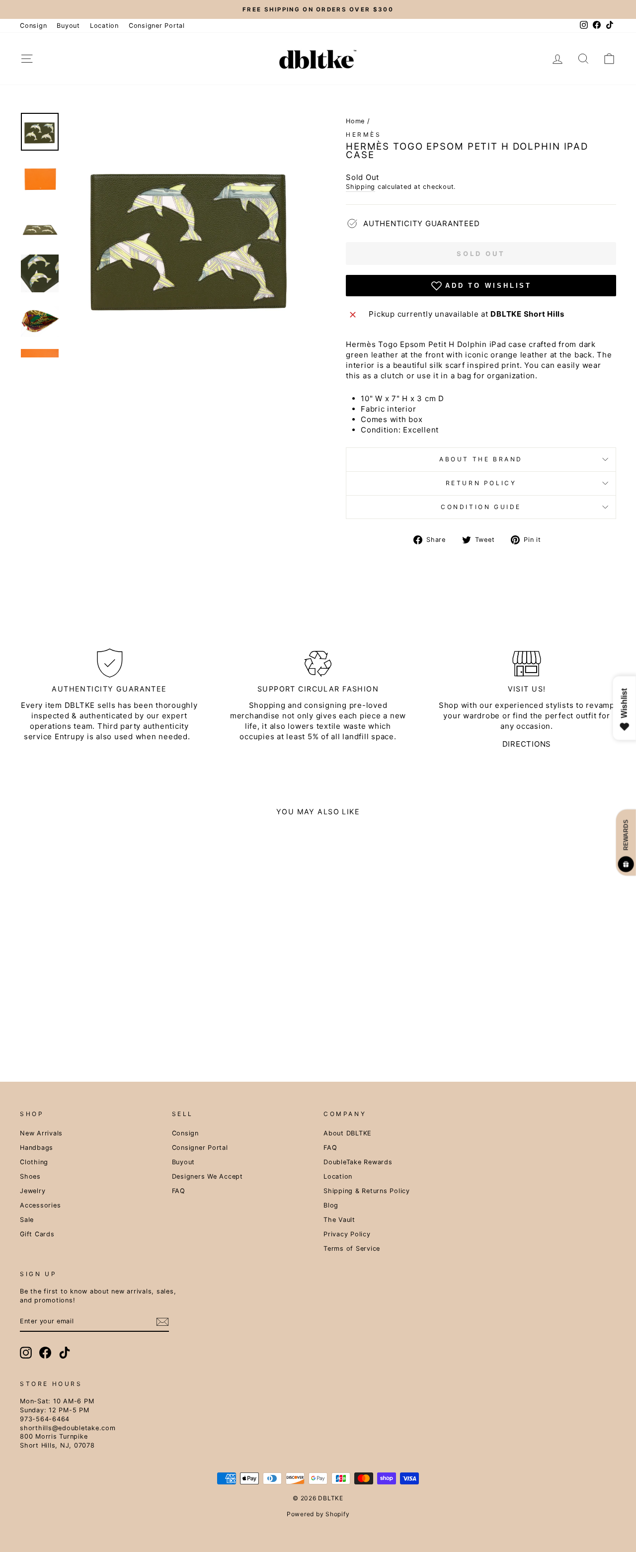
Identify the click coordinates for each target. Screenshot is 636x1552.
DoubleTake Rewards (358, 1162)
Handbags (36, 1147)
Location (104, 25)
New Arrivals (41, 1133)
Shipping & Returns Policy (366, 1191)
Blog (330, 1205)
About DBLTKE (347, 1133)
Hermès (364, 134)
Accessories (40, 1205)
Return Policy (481, 483)
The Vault (339, 1219)
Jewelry (32, 1191)
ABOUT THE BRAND (481, 459)
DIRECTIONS (527, 744)
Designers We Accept (207, 1176)
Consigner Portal (157, 25)
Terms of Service (351, 1248)
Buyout (68, 25)
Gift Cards (37, 1234)
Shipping (360, 186)
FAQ (178, 1191)
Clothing (34, 1162)
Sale (27, 1219)
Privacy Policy (347, 1234)
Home (355, 121)
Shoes (30, 1176)
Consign (33, 25)
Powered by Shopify (318, 1514)
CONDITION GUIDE (481, 507)
